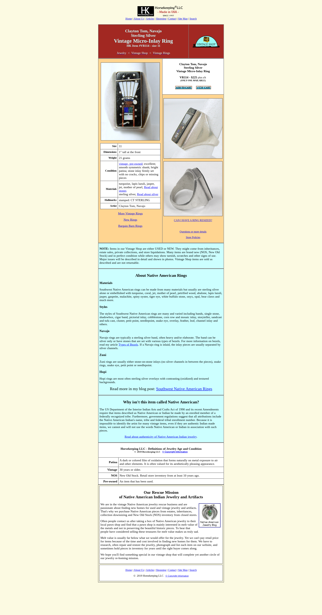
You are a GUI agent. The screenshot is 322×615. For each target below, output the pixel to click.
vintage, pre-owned (130, 163)
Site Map (183, 18)
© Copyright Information (175, 452)
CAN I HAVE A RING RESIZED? (193, 220)
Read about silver (147, 194)
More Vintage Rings (130, 213)
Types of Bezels (128, 344)
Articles (150, 18)
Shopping (161, 18)
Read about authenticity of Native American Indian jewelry (161, 436)
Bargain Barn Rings (130, 226)
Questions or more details (193, 231)
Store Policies (193, 237)
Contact (172, 18)
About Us (139, 18)
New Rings (130, 219)
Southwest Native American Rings (184, 389)
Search (193, 18)
